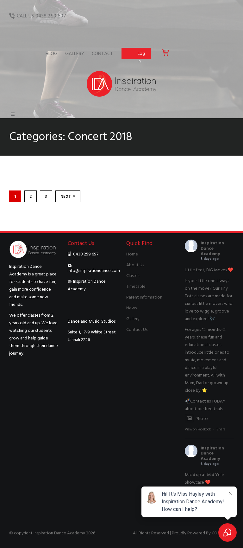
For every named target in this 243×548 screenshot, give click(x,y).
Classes (132, 275)
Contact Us (136, 329)
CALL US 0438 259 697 (41, 16)
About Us (135, 264)
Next (65, 196)
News (131, 308)
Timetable (136, 286)
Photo (202, 418)
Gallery (133, 318)
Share (220, 429)
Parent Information (144, 297)
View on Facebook (198, 429)
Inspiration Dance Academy (212, 248)
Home (132, 254)
